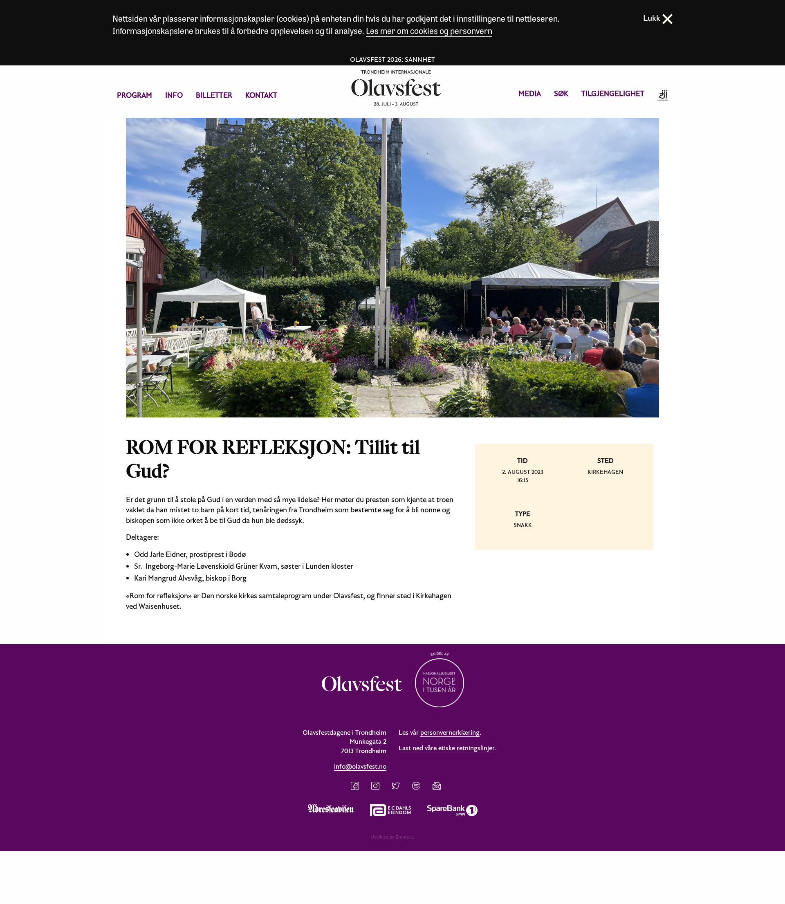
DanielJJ (405, 836)
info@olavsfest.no (360, 766)
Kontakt (261, 95)
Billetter (214, 95)
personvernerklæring (450, 732)
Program (134, 95)
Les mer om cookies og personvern (429, 30)
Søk (561, 93)
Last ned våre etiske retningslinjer (446, 748)
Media (529, 93)
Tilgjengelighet (612, 93)
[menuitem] (134, 95)
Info (174, 95)
